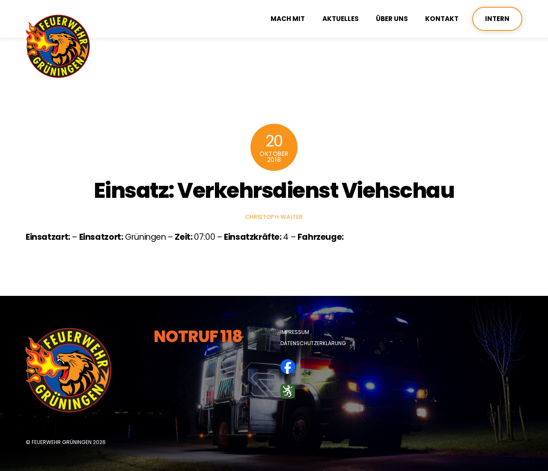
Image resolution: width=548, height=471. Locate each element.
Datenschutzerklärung (313, 343)
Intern (497, 18)
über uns (392, 18)
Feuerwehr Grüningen (62, 442)
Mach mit (288, 18)
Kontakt (442, 18)
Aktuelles (340, 18)
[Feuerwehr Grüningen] (58, 74)
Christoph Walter (274, 217)
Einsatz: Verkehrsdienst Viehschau (274, 190)
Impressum (294, 332)
